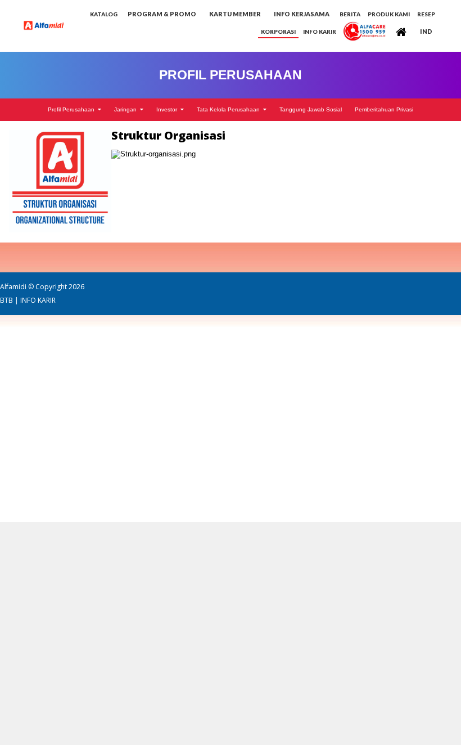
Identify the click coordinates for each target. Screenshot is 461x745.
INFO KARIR (38, 300)
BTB (6, 300)
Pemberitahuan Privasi (384, 110)
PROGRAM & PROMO (162, 13)
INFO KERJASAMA (301, 13)
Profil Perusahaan (73, 110)
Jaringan (127, 110)
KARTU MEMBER (235, 13)
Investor (168, 110)
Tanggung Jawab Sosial (310, 110)
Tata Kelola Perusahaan (230, 110)
